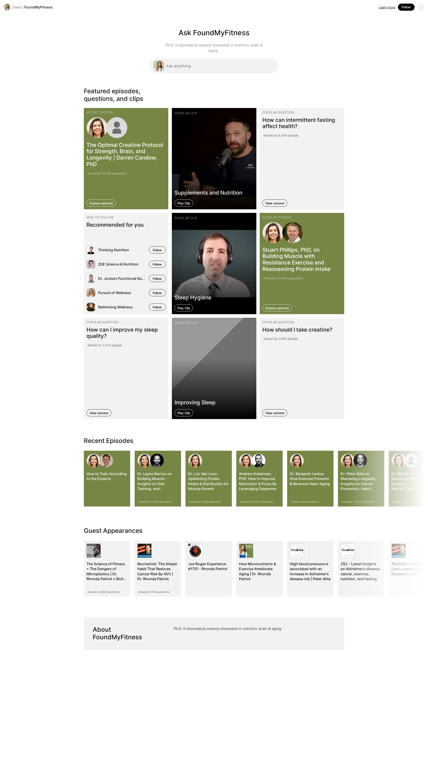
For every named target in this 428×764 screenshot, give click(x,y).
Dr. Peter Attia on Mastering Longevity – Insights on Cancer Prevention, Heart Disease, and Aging (359, 483)
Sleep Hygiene (193, 297)
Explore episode (101, 203)
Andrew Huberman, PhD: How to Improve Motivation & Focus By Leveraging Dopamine (258, 481)
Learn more (387, 7)
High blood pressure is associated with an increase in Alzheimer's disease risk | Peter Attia (310, 571)
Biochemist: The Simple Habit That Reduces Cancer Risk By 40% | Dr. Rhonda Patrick (157, 571)
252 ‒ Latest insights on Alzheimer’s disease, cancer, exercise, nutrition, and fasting (361, 571)
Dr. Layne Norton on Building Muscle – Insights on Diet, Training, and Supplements (154, 483)
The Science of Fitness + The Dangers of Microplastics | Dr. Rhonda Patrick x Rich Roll (105, 574)
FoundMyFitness (38, 7)
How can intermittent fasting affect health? (298, 122)
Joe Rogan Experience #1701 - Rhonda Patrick (207, 566)
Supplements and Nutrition (208, 192)
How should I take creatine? (297, 329)
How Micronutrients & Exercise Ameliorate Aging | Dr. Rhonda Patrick (257, 571)
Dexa (16, 7)
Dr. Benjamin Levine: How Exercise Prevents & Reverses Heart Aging (310, 478)
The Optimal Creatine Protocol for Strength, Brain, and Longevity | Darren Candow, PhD (124, 154)
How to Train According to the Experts (106, 476)
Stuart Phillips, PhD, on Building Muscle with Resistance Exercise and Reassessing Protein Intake (296, 259)
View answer (274, 203)
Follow (406, 7)
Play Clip (183, 203)
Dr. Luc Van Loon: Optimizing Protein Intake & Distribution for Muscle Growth (208, 481)
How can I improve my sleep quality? (122, 332)
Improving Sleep (195, 402)
